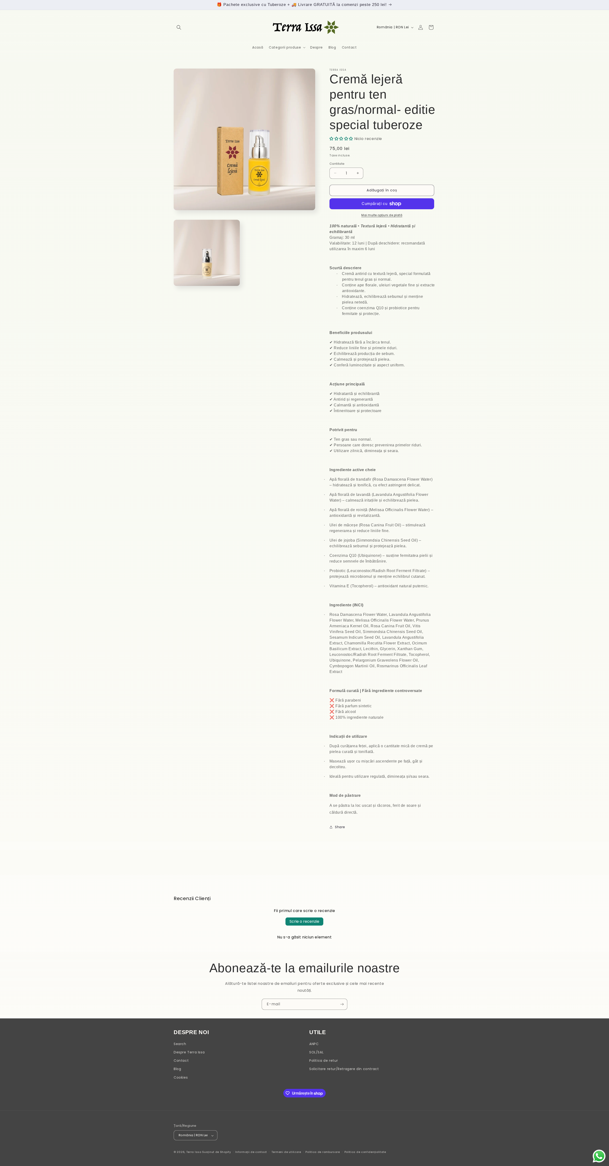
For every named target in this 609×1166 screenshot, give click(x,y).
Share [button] (340, 827)
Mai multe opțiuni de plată (381, 215)
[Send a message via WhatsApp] (599, 1156)
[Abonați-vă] (342, 1004)
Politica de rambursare (322, 1152)
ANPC (314, 1043)
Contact (181, 1060)
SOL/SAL (316, 1052)
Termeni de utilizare (286, 1152)
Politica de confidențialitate (365, 1152)
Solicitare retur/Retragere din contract (344, 1069)
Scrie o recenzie (304, 921)
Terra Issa (193, 1152)
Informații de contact (251, 1152)
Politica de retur (323, 1060)
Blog (177, 1069)
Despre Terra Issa (189, 1052)
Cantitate (337, 163)
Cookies (181, 1077)
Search (180, 1043)
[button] (179, 27)
